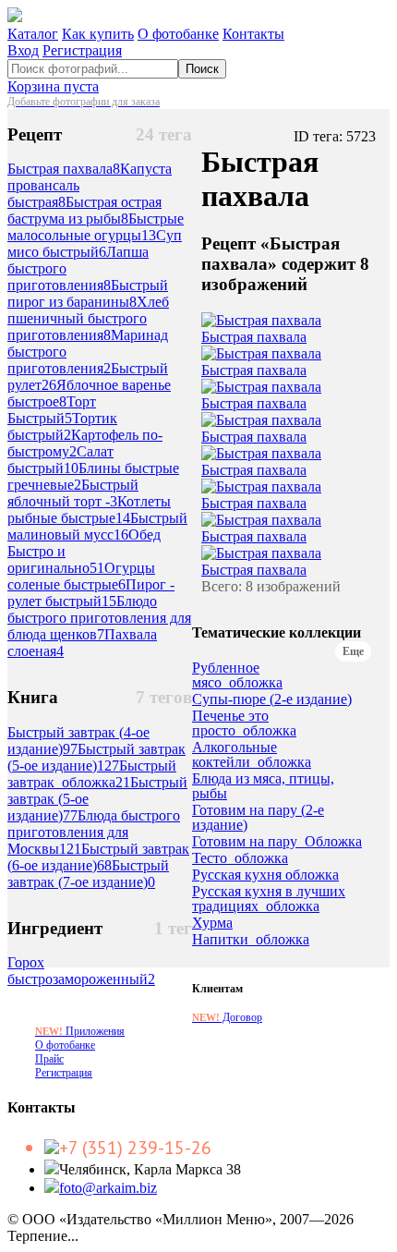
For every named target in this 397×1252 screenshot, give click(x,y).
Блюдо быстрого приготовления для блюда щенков (99, 617)
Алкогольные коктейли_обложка (251, 755)
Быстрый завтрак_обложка (91, 774)
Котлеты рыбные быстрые (89, 509)
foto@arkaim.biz (108, 1188)
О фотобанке (178, 34)
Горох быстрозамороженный (81, 970)
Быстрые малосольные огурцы (95, 227)
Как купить (98, 34)
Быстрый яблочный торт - (72, 493)
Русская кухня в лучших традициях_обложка (268, 899)
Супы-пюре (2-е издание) (272, 699)
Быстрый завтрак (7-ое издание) (88, 873)
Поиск (202, 69)
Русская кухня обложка (265, 875)
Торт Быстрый (51, 410)
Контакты (253, 34)
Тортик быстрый (62, 426)
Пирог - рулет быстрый (90, 593)
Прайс (49, 1058)
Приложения (80, 1031)
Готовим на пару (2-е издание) (258, 818)
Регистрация (82, 50)
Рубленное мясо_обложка (237, 675)
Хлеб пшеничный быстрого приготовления (88, 318)
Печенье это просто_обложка (244, 723)
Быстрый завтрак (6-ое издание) (98, 857)
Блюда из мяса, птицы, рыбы (263, 786)
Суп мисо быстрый (94, 243)
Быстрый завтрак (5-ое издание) (96, 757)
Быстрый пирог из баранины (87, 293)
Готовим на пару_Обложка (277, 841)
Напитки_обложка (250, 939)
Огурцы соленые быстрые (81, 576)
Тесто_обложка (240, 858)
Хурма (212, 923)
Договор (227, 1017)
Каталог (32, 34)
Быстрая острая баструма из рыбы (84, 210)
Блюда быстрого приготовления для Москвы (93, 832)
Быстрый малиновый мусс (97, 526)
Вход (23, 50)
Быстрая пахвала (63, 168)
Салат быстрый (60, 460)
